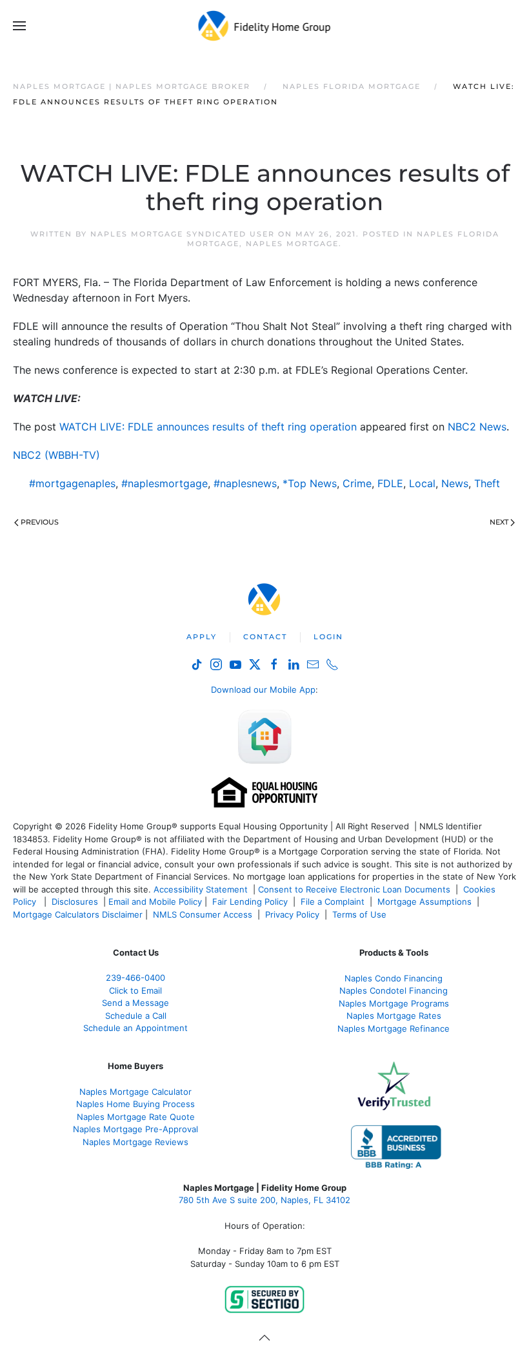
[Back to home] (265, 26)
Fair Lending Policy (250, 901)
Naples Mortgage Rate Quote (136, 1117)
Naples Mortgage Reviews (135, 1142)
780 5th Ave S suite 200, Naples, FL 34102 (264, 1200)
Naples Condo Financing (393, 978)
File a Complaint (334, 901)
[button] (19, 26)
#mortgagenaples (72, 483)
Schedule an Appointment (135, 1028)
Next (499, 521)
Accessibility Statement (201, 889)
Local (422, 483)
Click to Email (135, 990)
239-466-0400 (135, 977)
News (454, 483)
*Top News (310, 483)
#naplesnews (245, 483)
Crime (357, 483)
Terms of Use (360, 914)
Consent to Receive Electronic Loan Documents (354, 889)
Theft (487, 483)
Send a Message (135, 1003)
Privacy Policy (292, 914)
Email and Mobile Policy (155, 901)
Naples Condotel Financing (393, 990)
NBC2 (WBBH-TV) (56, 455)
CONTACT (265, 636)
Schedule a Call (135, 1015)
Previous (40, 521)
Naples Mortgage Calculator (135, 1091)
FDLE (390, 483)
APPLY (201, 636)
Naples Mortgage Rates (393, 1015)
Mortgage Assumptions (424, 901)
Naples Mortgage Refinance (393, 1028)
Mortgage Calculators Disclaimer (78, 914)
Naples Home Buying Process (135, 1104)
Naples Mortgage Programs (394, 1003)
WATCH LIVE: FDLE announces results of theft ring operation (208, 426)
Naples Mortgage (292, 243)
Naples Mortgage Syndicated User (182, 233)
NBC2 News (477, 426)
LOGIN (328, 636)
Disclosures (75, 901)
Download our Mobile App (263, 689)
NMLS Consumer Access (202, 914)
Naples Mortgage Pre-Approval (135, 1129)
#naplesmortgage (164, 483)
